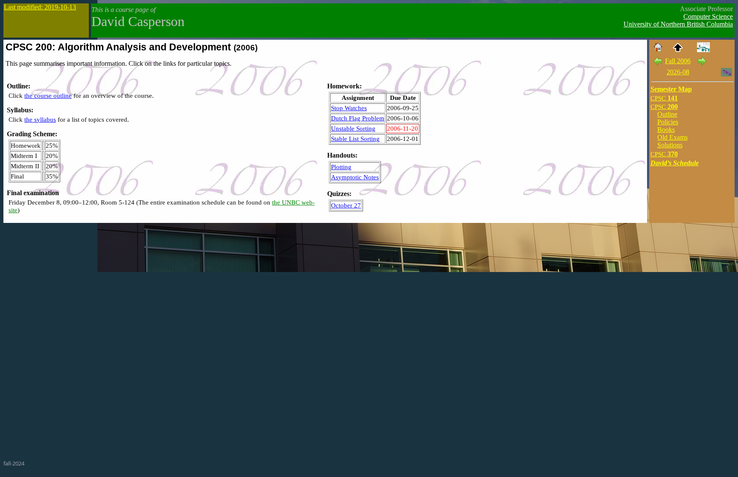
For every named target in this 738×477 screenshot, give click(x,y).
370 (664, 154)
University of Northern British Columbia (678, 24)
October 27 (346, 205)
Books (666, 129)
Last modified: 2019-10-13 (40, 7)
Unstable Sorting (353, 128)
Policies (667, 122)
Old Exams (672, 137)
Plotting (341, 166)
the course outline (48, 95)
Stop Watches (349, 107)
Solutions (669, 145)
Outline (667, 114)
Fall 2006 (678, 60)
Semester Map (671, 89)
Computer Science (708, 16)
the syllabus (40, 119)
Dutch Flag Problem (357, 118)
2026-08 (678, 72)
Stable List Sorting (355, 138)
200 (664, 106)
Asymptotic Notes (355, 177)
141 (664, 98)
